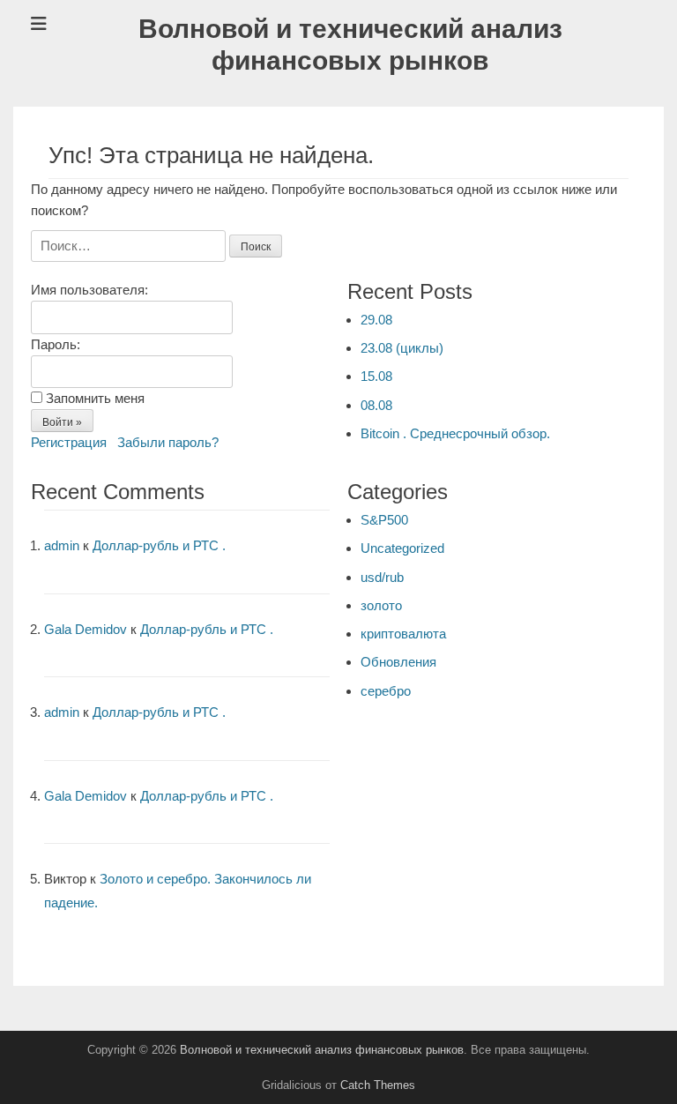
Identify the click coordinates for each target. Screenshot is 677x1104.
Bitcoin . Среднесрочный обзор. (455, 433)
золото (381, 605)
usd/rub (382, 577)
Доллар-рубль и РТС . (159, 545)
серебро (386, 690)
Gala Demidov (85, 629)
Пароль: (55, 344)
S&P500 (384, 519)
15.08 (376, 376)
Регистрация (69, 442)
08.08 (376, 405)
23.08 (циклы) (402, 347)
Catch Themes (377, 1085)
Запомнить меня (95, 398)
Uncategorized (402, 548)
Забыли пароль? (168, 442)
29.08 (376, 319)
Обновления (398, 661)
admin (61, 545)
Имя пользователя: (89, 289)
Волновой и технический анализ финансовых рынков (322, 1049)
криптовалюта (403, 633)
